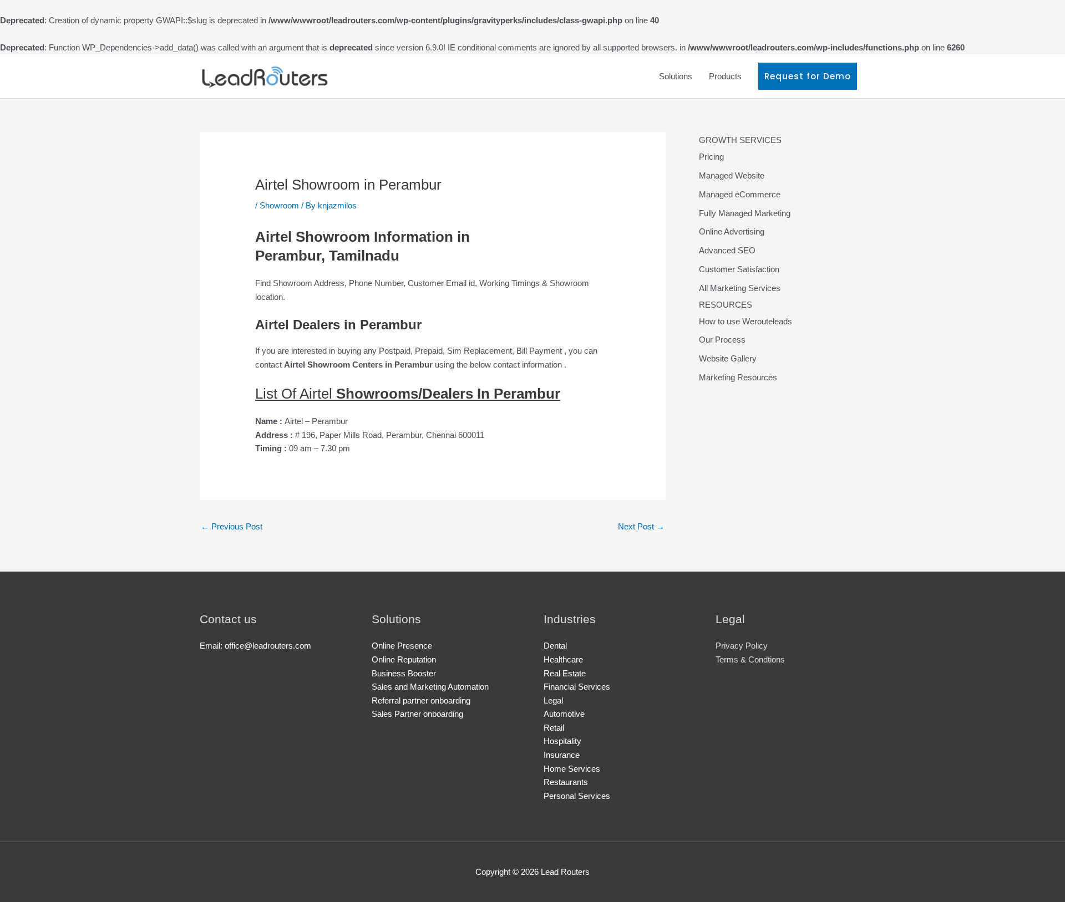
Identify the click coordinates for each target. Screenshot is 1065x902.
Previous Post (231, 526)
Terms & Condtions (750, 659)
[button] (807, 76)
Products (725, 76)
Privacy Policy (742, 645)
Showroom (279, 205)
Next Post (641, 526)
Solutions (675, 76)
